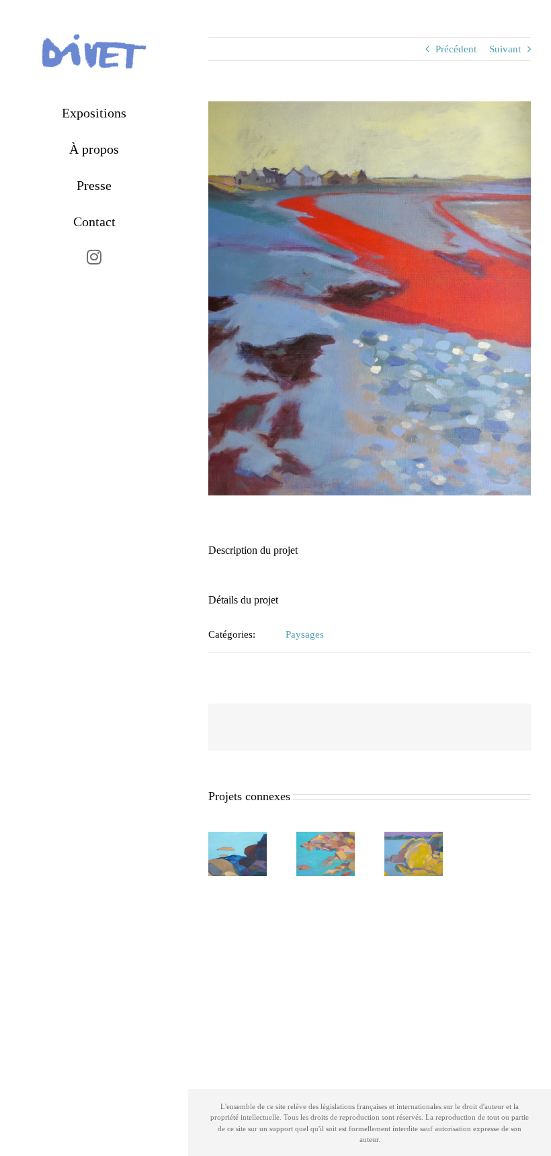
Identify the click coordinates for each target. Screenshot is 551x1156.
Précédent (455, 49)
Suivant (505, 49)
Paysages (305, 634)
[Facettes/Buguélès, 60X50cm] (325, 837)
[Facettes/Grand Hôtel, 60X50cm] (413, 837)
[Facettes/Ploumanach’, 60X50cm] (237, 837)
